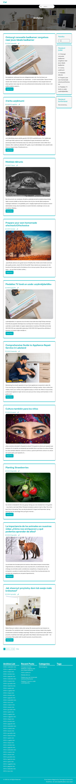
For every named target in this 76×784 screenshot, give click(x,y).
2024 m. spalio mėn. (8, 688)
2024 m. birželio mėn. (9, 695)
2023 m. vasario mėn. (9, 728)
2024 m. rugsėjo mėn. (9, 690)
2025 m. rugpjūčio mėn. (9, 669)
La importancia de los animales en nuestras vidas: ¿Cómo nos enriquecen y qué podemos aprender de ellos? (28, 529)
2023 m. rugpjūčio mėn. (9, 716)
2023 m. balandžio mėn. (9, 726)
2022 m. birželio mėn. (9, 745)
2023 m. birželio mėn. (9, 721)
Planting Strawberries (17, 467)
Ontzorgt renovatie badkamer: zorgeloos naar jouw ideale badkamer (27, 38)
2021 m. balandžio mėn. (9, 769)
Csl (5, 2)
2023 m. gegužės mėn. (9, 724)
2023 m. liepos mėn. (8, 719)
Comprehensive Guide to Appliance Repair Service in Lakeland (28, 346)
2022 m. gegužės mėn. (9, 747)
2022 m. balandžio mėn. (9, 750)
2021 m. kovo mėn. (8, 771)
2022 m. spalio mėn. (8, 738)
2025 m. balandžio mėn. (9, 679)
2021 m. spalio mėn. (8, 761)
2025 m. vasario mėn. (9, 681)
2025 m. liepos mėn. (8, 671)
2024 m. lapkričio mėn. (9, 686)
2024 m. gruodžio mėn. (9, 683)
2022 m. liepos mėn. (8, 742)
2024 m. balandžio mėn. (9, 700)
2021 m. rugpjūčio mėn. (9, 764)
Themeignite (62, 779)
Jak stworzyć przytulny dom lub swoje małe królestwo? (29, 589)
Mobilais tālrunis (14, 161)
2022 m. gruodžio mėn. (9, 733)
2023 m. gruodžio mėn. (9, 709)
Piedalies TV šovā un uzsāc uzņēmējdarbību (28, 284)
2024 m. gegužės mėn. (9, 697)
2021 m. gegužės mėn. (9, 766)
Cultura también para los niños (22, 408)
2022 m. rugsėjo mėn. (9, 740)
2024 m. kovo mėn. (8, 702)
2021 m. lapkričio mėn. (9, 759)
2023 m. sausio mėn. (8, 731)
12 (13, 649)
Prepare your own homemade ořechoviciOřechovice (21, 224)
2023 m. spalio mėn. (8, 712)
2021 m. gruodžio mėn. (9, 757)
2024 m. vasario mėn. (9, 705)
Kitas (17, 649)
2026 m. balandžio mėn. (9, 667)
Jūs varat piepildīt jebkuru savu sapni (62, 782)
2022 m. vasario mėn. (9, 752)
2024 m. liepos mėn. (8, 693)
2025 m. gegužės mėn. (9, 676)
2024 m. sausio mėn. (8, 707)
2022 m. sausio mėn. (8, 754)
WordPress (49, 782)
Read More (9, 89)
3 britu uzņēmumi (15, 100)
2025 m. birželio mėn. (9, 674)
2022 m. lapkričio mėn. (9, 735)
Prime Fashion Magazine (50, 779)
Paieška (61, 36)
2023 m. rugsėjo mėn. (9, 714)
